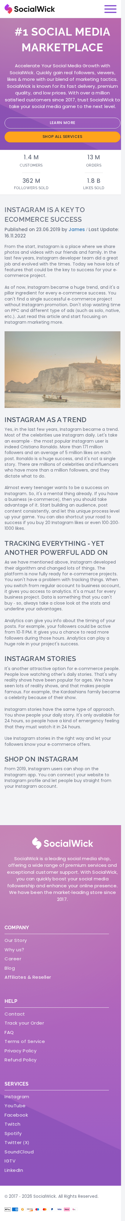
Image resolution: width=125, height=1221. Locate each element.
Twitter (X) (17, 1142)
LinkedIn (14, 1170)
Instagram (17, 1096)
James (77, 229)
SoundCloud (19, 1152)
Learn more (63, 123)
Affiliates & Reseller (28, 977)
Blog (10, 968)
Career (13, 958)
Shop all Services (62, 136)
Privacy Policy (20, 1051)
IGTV (10, 1161)
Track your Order (24, 1023)
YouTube (15, 1105)
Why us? (14, 949)
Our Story (16, 940)
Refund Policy (21, 1060)
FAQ (9, 1032)
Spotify (13, 1133)
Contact (15, 1014)
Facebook (16, 1115)
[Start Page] (30, 9)
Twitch (12, 1124)
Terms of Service (25, 1041)
